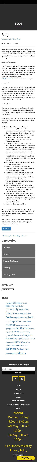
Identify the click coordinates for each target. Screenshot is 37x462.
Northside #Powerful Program (18, 405)
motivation (22, 328)
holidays (8, 322)
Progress (27, 335)
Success (18, 342)
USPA (13, 345)
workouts (20, 353)
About (18, 390)
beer (7, 303)
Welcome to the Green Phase (11, 39)
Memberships (18, 393)
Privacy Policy (18, 450)
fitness (10, 313)
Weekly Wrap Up (22, 345)
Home (18, 386)
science (14, 339)
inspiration (16, 321)
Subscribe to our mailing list (18, 365)
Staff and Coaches (18, 401)
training (8, 345)
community (12, 309)
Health (30, 317)
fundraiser (27, 313)
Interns (28, 322)
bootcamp (10, 306)
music (31, 329)
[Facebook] (15, 378)
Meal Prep (22, 325)
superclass (26, 342)
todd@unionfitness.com (9, 79)
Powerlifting (19, 335)
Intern (24, 322)
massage (18, 325)
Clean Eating (19, 306)
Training (6, 267)
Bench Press (14, 302)
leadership (10, 324)
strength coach (10, 342)
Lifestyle (6, 247)
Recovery (9, 338)
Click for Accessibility (18, 446)
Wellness (11, 349)
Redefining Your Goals (9, 236)
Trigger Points (22, 236)
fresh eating (18, 313)
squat (20, 338)
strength (33, 338)
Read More (6, 229)
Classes (18, 397)
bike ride (24, 303)
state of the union (27, 338)
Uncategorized (9, 274)
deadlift (22, 309)
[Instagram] (22, 378)
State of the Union (10, 261)
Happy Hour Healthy (19, 317)
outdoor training (24, 332)
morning (14, 328)
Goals (9, 317)
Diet (26, 309)
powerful (10, 335)
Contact (19, 408)
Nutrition (6, 254)
